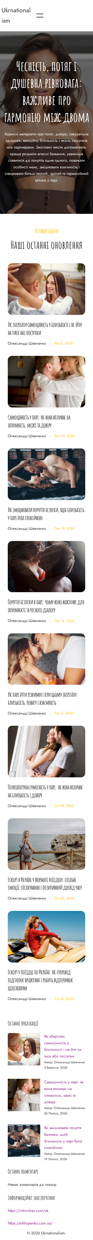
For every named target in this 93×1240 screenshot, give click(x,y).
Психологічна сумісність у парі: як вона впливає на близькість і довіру (45, 791)
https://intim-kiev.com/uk (28, 1210)
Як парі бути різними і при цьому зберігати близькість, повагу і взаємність (42, 698)
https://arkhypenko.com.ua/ (30, 1223)
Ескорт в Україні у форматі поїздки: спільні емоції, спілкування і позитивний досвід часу (45, 883)
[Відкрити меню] (40, 15)
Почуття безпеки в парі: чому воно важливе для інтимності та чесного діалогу (46, 606)
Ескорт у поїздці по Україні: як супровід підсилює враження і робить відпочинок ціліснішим (40, 980)
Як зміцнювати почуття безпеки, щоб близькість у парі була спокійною (46, 514)
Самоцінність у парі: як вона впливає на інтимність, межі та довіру (39, 421)
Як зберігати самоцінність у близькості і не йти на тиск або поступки (45, 328)
